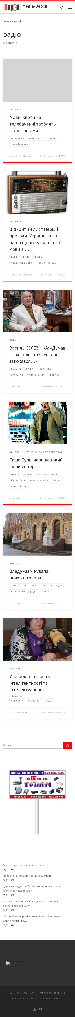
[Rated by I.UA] (15, 964)
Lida (18, 387)
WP (26, 998)
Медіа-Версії (28, 993)
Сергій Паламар (24, 156)
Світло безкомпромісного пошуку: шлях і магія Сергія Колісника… (31, 918)
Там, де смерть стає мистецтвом (23, 865)
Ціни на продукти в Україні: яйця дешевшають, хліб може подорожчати (32, 888)
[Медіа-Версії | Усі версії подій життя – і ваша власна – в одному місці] (12, 6)
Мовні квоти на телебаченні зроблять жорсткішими (32, 124)
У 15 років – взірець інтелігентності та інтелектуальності (29, 683)
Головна (8, 21)
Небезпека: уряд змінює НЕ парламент (27, 875)
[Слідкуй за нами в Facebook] (40, 1009)
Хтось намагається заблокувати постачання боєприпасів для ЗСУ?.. (30, 903)
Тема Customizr (55, 998)
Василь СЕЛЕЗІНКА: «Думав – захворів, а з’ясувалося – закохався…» (37, 354)
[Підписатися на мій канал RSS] (34, 1009)
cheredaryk (21, 712)
